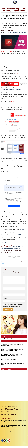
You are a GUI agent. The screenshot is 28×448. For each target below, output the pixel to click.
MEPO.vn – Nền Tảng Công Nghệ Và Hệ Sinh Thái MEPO (12, 364)
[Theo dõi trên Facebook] (2, 440)
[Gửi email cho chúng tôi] (4, 440)
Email (4, 292)
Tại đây (16, 73)
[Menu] (2, 2)
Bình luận (5, 274)
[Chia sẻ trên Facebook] (10, 257)
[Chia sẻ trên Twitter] (13, 257)
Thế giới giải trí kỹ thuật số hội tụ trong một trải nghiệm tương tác (12, 344)
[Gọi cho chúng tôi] (7, 440)
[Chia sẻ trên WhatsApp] (8, 257)
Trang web (5, 298)
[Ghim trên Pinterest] (17, 257)
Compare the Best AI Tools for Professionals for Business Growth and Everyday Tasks (12, 355)
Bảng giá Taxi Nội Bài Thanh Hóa (8, 359)
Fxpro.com (13, 101)
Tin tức (2, 6)
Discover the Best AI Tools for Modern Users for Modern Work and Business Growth (12, 350)
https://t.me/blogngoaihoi (8, 243)
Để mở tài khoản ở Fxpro (6, 51)
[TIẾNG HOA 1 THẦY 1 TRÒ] (15, 2)
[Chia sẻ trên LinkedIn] (20, 257)
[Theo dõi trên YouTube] (9, 440)
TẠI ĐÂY (22, 229)
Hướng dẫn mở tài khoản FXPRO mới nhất (16, 32)
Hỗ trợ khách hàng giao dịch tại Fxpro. (12, 247)
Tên (4, 286)
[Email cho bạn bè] (15, 257)
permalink (3, 263)
